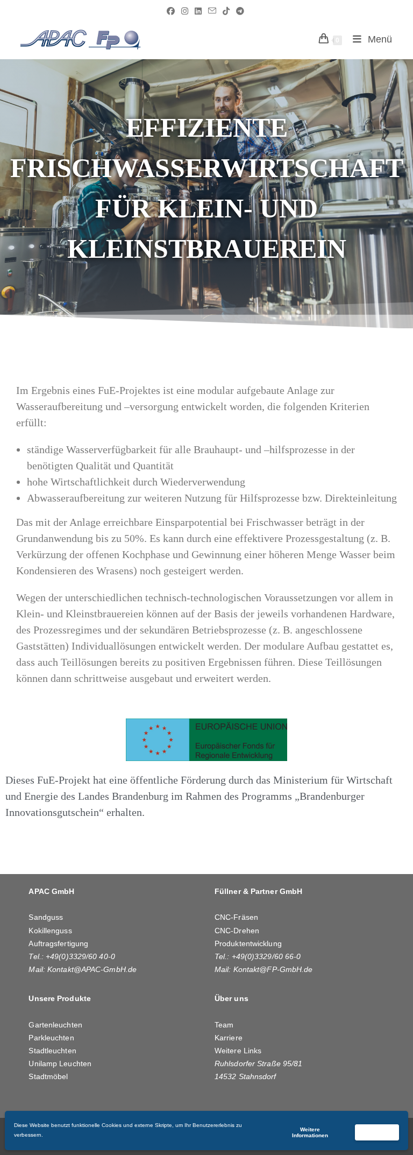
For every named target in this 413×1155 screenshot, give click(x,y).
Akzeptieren (377, 1132)
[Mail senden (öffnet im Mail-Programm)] (212, 11)
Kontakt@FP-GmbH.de (273, 969)
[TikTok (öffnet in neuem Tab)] (226, 11)
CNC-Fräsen (236, 917)
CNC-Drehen (237, 930)
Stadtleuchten (52, 1050)
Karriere (229, 1037)
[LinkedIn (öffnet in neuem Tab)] (198, 11)
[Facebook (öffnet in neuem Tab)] (170, 11)
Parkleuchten (51, 1037)
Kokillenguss (50, 930)
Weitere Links (238, 1050)
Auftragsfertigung (58, 943)
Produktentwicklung (248, 943)
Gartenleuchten (55, 1024)
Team (224, 1024)
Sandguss (46, 917)
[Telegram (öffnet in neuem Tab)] (238, 11)
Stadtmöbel (48, 1076)
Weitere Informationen (310, 1132)
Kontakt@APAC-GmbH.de (92, 969)
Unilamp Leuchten (60, 1063)
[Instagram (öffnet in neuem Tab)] (184, 11)
